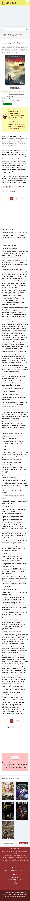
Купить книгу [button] (7, 104)
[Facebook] (13, 88)
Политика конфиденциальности (15, 879)
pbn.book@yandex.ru (20, 870)
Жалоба (15, 758)
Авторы (15, 881)
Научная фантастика (17, 34)
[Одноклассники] (15, 88)
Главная (4, 34)
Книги (9, 34)
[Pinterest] (17, 88)
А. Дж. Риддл (10, 96)
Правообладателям (15, 877)
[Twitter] (19, 88)
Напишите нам (7, 767)
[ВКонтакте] (11, 88)
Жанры (15, 883)
